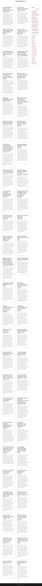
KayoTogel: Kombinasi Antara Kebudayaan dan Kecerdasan (21, 424)
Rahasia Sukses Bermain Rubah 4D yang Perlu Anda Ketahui (22, 123)
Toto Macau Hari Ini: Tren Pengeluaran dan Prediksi (8, 399)
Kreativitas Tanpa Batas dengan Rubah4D (21, 471)
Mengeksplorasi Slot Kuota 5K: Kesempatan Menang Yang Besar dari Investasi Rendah (22, 400)
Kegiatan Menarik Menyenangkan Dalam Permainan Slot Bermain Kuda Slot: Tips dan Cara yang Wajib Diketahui (8, 261)
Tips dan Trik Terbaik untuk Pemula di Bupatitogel (8, 471)
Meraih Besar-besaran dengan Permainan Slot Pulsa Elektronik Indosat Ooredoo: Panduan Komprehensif (8, 148)
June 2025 (33, 58)
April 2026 (33, 43)
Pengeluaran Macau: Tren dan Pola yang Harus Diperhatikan (8, 171)
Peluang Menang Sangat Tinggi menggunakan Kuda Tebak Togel (8, 9)
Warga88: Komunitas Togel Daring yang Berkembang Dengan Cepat (22, 540)
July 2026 (33, 38)
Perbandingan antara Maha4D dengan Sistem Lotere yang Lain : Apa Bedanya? (22, 53)
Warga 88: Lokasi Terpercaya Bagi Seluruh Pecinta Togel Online (7, 540)
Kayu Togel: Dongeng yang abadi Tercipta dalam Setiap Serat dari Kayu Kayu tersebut (8, 449)
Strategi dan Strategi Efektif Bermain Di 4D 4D (8, 284)
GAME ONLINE (34, 63)
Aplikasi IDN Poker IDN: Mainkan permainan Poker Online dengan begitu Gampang (22, 100)
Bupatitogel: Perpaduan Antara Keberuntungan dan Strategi (22, 285)
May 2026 (33, 41)
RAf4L (23, 11)
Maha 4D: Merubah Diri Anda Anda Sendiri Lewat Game (22, 493)
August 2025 (34, 55)
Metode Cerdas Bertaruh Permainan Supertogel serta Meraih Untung (22, 75)
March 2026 (33, 44)
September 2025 (34, 54)
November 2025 (34, 51)
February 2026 (34, 46)
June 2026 (33, 40)
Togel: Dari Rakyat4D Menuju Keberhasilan (22, 258)
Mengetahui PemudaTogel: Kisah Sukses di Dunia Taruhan (22, 308)
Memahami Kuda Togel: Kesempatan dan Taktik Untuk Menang (22, 517)
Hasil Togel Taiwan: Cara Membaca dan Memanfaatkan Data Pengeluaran (8, 494)
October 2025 (34, 52)
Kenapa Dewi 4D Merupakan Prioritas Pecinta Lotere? (8, 353)
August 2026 (34, 37)
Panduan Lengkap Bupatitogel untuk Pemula (22, 146)
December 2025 (34, 49)
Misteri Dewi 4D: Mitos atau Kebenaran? (7, 331)
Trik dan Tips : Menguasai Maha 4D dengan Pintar (8, 516)
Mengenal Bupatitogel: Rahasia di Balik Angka (8, 99)
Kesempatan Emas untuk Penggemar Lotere (22, 562)
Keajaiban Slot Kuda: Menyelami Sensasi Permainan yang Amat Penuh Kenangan (22, 193)
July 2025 (33, 57)
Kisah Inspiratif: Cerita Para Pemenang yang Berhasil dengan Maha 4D (7, 193)
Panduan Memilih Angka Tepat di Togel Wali (22, 237)
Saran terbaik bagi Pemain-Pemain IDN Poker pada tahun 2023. (8, 53)
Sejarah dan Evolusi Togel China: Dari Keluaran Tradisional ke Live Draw (8, 377)
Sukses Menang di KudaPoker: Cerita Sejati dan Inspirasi (22, 376)
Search (33, 7)
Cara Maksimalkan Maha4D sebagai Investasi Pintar (22, 353)
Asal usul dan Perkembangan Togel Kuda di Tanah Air (22, 9)
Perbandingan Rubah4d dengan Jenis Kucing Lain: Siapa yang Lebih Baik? (21, 449)
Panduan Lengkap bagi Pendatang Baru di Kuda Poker (22, 331)
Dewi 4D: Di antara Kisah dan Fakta (8, 561)
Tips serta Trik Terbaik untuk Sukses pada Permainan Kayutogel (22, 31)
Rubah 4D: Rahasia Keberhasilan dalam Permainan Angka (8, 122)
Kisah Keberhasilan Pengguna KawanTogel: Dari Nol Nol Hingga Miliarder (8, 425)
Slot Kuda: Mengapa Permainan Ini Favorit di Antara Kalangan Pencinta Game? (8, 76)
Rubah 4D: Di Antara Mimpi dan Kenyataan (22, 217)
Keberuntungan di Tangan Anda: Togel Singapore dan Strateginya (8, 238)
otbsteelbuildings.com (20, 1)
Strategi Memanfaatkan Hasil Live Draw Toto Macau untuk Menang (8, 308)
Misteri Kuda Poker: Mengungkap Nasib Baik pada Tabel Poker (8, 31)
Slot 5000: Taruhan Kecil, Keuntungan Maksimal (8, 217)
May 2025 (33, 60)
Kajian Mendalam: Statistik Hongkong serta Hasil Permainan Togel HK (22, 172)
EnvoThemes (23, 584)
